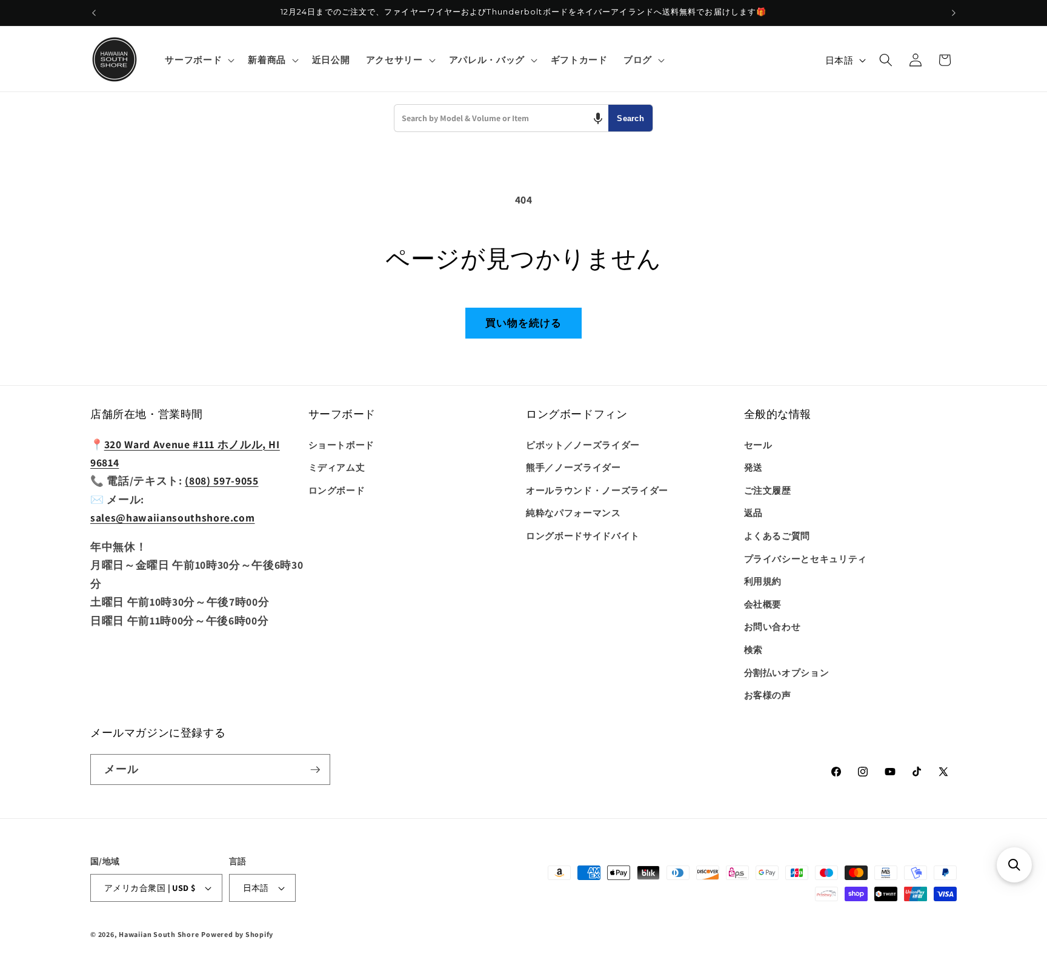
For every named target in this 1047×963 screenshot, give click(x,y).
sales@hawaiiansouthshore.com (172, 518)
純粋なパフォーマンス (573, 512)
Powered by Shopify (237, 934)
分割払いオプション (786, 672)
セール (758, 444)
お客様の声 (767, 695)
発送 (753, 467)
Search (630, 118)
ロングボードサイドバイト (583, 535)
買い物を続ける (523, 322)
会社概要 (763, 604)
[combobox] (501, 118)
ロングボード (336, 490)
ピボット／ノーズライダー (583, 444)
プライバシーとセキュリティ (806, 558)
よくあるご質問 (777, 535)
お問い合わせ (772, 627)
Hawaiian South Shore (159, 934)
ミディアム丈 (336, 467)
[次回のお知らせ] (953, 12)
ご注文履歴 (767, 490)
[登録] (315, 770)
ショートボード (341, 444)
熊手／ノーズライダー (573, 467)
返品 (753, 512)
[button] (198, 60)
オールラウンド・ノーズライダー (597, 490)
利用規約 (763, 581)
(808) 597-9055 (221, 481)
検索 (753, 649)
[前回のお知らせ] (94, 12)
